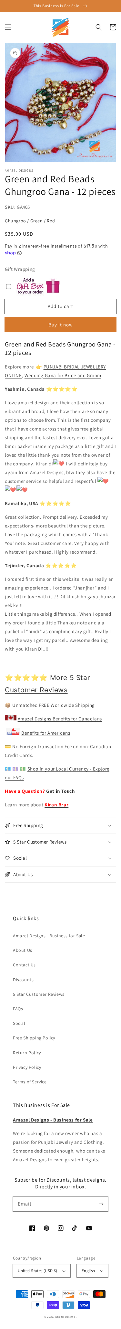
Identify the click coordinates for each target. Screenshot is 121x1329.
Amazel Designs (65, 1316)
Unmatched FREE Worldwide (43, 705)
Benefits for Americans (45, 733)
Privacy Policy (27, 1067)
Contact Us (24, 965)
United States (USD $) (37, 1270)
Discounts (23, 980)
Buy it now (60, 325)
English (88, 1270)
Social (19, 1023)
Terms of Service (30, 1082)
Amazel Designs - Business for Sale (49, 936)
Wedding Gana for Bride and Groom (63, 375)
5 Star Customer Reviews (39, 994)
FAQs (18, 1009)
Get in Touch (60, 791)
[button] (8, 27)
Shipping (84, 705)
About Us (22, 950)
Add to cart (60, 306)
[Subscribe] (101, 1204)
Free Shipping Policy (34, 1038)
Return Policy (27, 1053)
